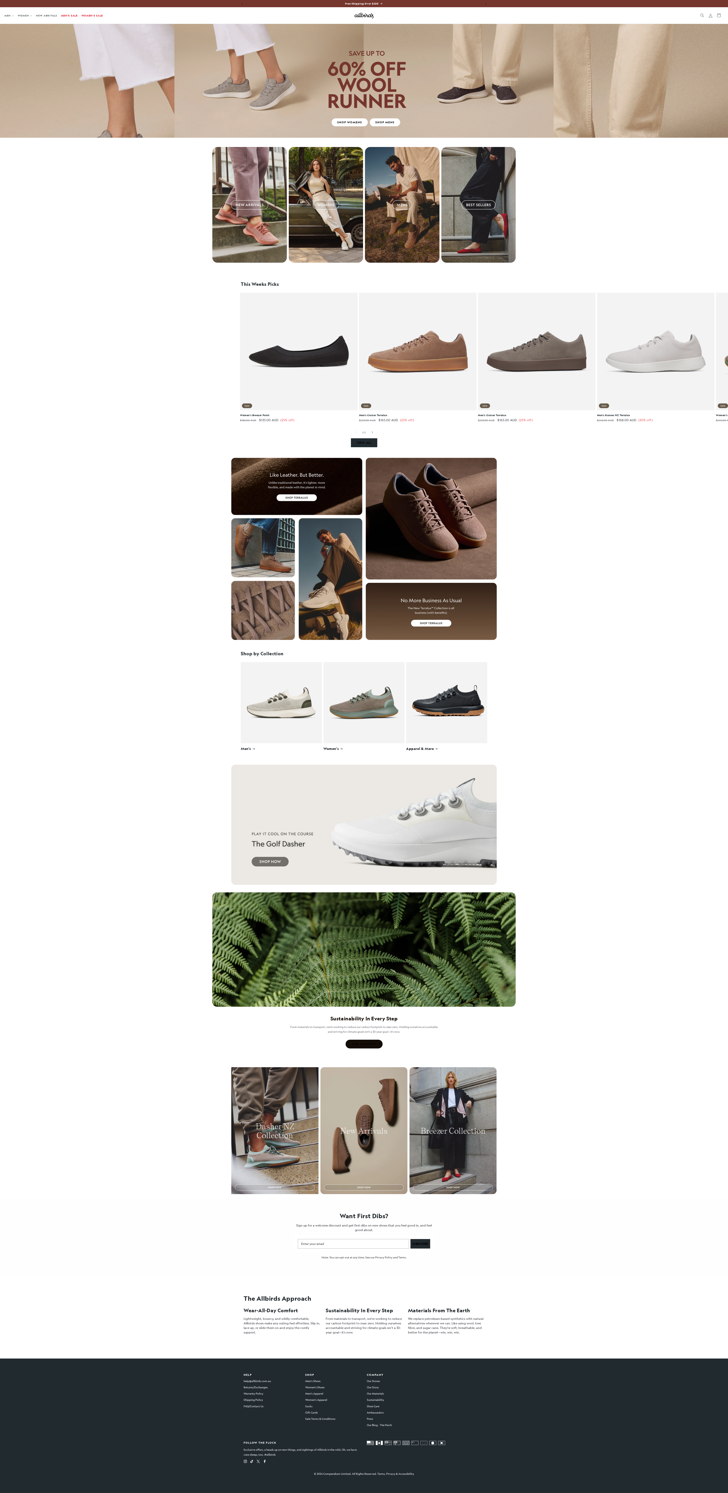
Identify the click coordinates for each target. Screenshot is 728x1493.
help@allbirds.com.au (257, 1381)
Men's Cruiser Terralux (373, 414)
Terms (402, 1257)
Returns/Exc (251, 1387)
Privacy (390, 1473)
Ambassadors (375, 1412)
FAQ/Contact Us (254, 1406)
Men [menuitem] (7, 15)
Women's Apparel (316, 1399)
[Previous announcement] (242, 3)
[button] (702, 15)
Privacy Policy (383, 1257)
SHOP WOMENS (349, 122)
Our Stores (373, 1381)
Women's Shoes (315, 1387)
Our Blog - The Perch (379, 1425)
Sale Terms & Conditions (320, 1418)
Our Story (373, 1387)
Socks (308, 1406)
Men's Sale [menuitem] (69, 15)
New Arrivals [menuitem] (46, 15)
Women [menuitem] (23, 15)
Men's (246, 748)
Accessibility (406, 1473)
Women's (331, 748)
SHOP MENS (385, 122)
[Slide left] (355, 432)
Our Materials (375, 1393)
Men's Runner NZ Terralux (613, 414)
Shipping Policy (253, 1399)
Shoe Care (373, 1406)
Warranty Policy (253, 1393)
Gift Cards (311, 1412)
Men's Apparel (314, 1393)
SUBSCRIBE (420, 1244)
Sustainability (375, 1399)
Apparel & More (420, 748)
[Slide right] (372, 432)
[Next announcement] (486, 3)
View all (364, 443)
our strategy (364, 1044)
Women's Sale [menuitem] (92, 15)
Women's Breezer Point (255, 414)
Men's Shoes (313, 1381)
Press (370, 1418)
